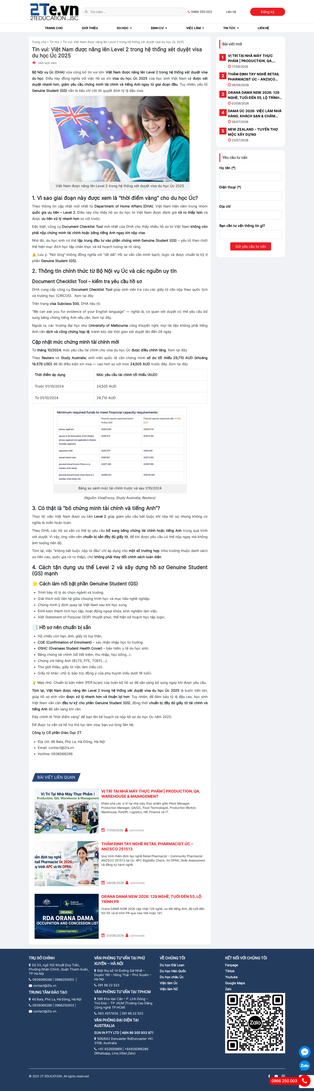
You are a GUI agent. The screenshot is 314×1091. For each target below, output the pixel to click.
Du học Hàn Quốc (173, 971)
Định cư (157, 28)
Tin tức (229, 28)
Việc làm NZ (169, 989)
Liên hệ (231, 11)
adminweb (137, 830)
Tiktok (230, 971)
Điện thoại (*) (230, 187)
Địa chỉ (224, 206)
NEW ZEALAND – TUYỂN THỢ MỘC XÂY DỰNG (253, 132)
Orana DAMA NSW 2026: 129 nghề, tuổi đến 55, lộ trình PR (151, 899)
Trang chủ (54, 28)
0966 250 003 (201, 11)
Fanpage (231, 965)
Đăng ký (267, 12)
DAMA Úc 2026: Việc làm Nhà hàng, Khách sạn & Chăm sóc (255, 114)
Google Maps (235, 983)
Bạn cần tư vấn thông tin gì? (242, 226)
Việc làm (193, 28)
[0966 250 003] (305, 1081)
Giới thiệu (90, 28)
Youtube (231, 977)
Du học (123, 28)
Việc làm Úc (169, 983)
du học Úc (129, 78)
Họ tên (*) (227, 168)
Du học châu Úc (171, 977)
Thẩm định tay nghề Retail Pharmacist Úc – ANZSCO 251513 (147, 846)
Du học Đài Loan (172, 965)
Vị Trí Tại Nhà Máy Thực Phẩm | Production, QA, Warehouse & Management (150, 794)
